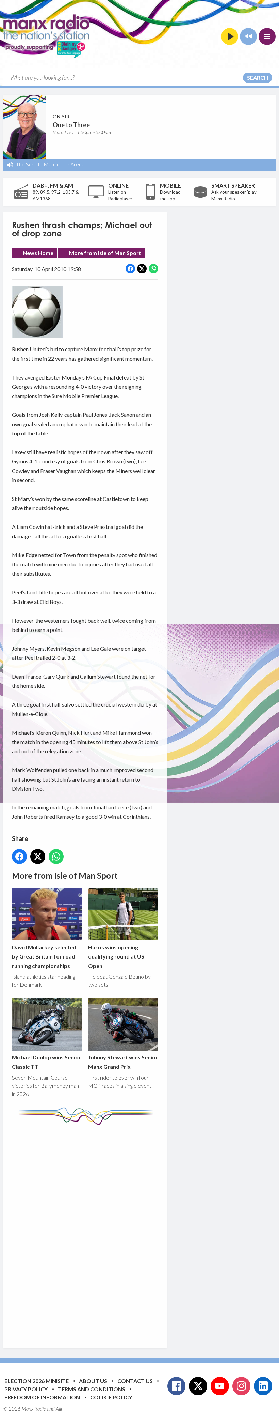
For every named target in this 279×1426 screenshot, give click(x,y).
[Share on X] (142, 268)
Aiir (59, 1409)
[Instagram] (241, 1386)
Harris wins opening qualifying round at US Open (116, 956)
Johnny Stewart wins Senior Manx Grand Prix (123, 1062)
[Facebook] (176, 1386)
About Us (93, 1381)
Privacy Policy (26, 1389)
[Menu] (267, 36)
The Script (28, 164)
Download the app (170, 195)
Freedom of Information (42, 1397)
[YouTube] (220, 1386)
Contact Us (135, 1381)
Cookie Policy (111, 1397)
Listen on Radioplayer (120, 195)
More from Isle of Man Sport (105, 253)
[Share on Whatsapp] (153, 268)
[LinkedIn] (263, 1386)
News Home (38, 253)
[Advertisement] (139, 1231)
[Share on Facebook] (130, 268)
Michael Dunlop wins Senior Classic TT (46, 1062)
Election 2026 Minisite (36, 1381)
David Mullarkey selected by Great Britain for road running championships (44, 956)
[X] (198, 1386)
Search (257, 77)
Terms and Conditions (91, 1389)
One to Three (71, 125)
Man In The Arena (64, 164)
